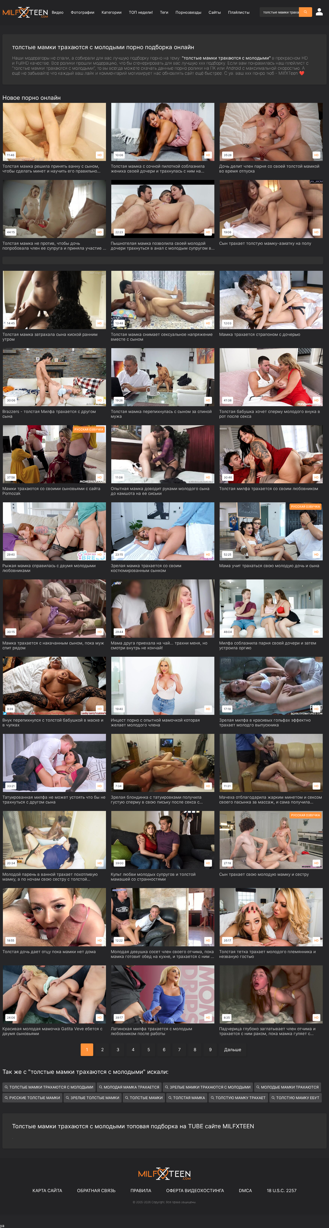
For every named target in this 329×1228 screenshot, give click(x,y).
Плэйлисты (239, 12)
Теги (164, 12)
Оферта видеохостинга (195, 1190)
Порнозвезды (188, 12)
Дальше (232, 1049)
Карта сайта (47, 1190)
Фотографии (82, 12)
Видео (58, 12)
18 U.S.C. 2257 (281, 1190)
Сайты (215, 12)
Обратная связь (96, 1190)
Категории (112, 12)
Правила (141, 1190)
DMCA (245, 1190)
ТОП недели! (141, 12)
